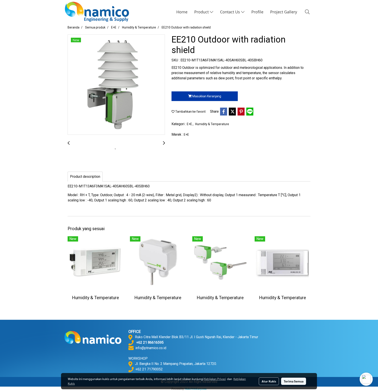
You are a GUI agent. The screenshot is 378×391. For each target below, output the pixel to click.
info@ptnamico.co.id (150, 348)
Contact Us (230, 11)
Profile (257, 11)
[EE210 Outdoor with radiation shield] (116, 85)
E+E (190, 124)
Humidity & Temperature (212, 124)
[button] (307, 12)
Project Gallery (283, 11)
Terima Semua (293, 381)
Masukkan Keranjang (206, 96)
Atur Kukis (269, 381)
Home (181, 11)
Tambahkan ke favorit (190, 111)
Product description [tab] (85, 176)
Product (202, 11)
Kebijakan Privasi (215, 379)
